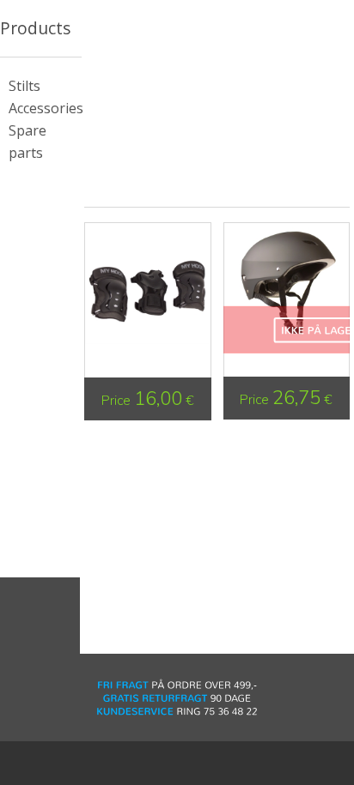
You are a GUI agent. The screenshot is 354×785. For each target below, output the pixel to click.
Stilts (24, 85)
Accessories (46, 108)
